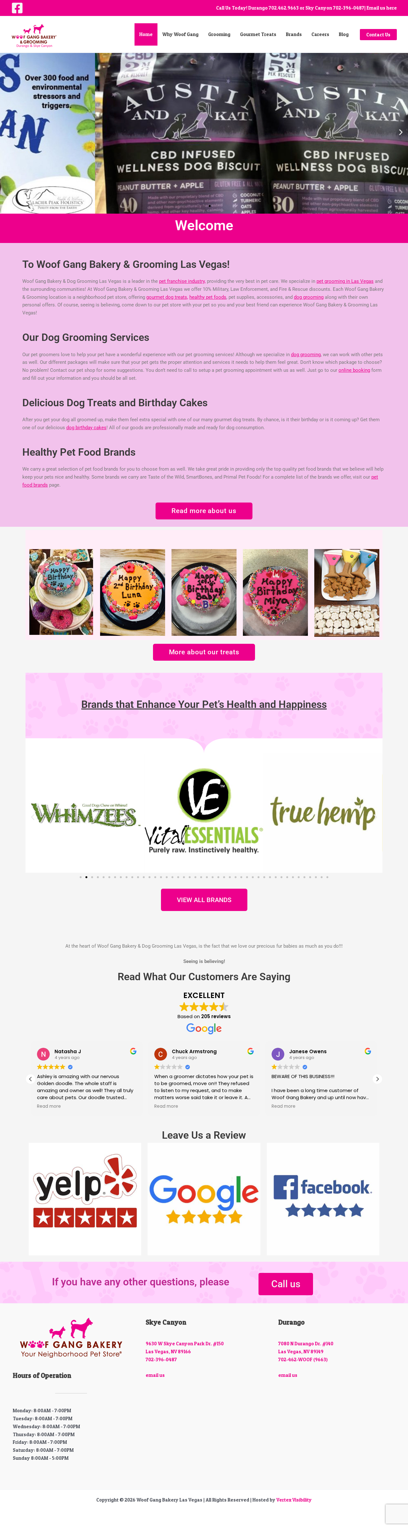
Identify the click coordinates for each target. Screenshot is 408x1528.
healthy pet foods (207, 297)
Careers (320, 34)
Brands (294, 34)
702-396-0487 (348, 8)
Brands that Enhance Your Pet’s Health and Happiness (204, 704)
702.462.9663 (284, 8)
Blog (344, 34)
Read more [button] (49, 1106)
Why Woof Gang (180, 34)
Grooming (219, 34)
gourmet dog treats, (167, 297)
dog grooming (309, 297)
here (391, 8)
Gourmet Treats (258, 34)
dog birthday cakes (86, 427)
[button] (378, 34)
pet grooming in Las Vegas (345, 281)
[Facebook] (17, 8)
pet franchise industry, (182, 281)
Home (146, 34)
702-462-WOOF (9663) (303, 1359)
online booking (354, 370)
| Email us (374, 8)
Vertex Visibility (294, 1500)
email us (155, 1375)
